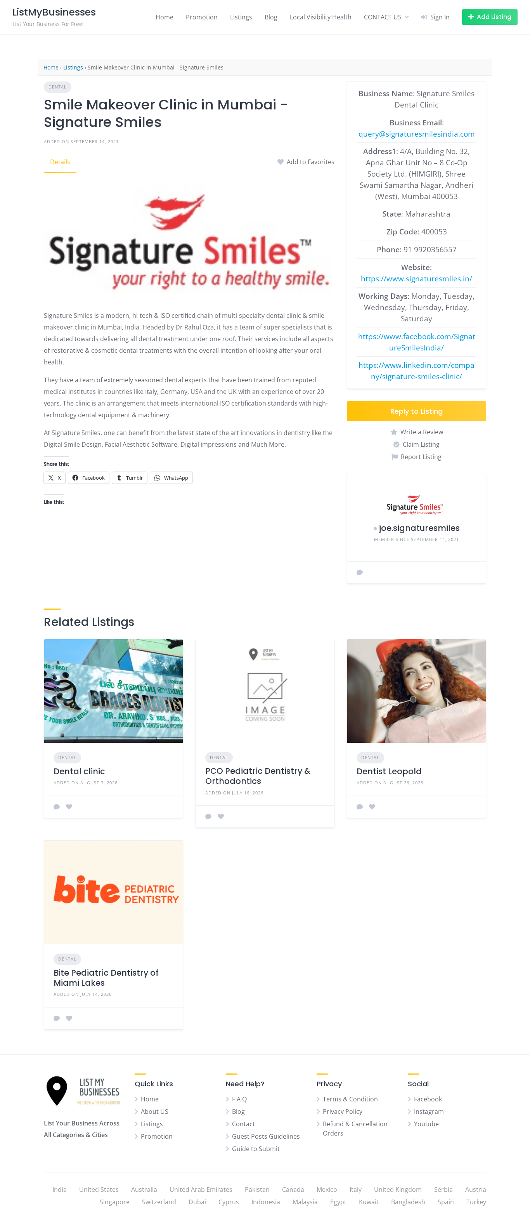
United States (99, 1189)
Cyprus (228, 1202)
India (59, 1189)
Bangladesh (408, 1202)
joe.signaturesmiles (419, 528)
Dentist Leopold (389, 771)
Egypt (338, 1202)
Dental (57, 87)
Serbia (443, 1189)
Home (164, 17)
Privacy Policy (342, 1111)
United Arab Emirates (201, 1189)
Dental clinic (79, 771)
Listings (241, 17)
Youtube (426, 1124)
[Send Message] (360, 572)
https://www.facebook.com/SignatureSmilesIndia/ (416, 342)
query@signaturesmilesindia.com (417, 133)
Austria (475, 1189)
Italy (356, 1189)
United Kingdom (398, 1189)
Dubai (197, 1202)
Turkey (476, 1202)
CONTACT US (383, 17)
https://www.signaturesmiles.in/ (416, 278)
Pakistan (257, 1189)
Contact (243, 1124)
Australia (144, 1189)
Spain (446, 1202)
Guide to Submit (256, 1148)
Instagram (429, 1111)
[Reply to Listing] (57, 807)
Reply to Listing (416, 411)
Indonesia (265, 1202)
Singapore (115, 1202)
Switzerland (159, 1202)
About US (154, 1111)
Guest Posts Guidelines (266, 1136)
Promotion (202, 17)
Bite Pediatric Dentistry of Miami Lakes (106, 977)
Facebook (428, 1099)
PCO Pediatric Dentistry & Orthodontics (257, 776)
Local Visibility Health (321, 17)
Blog (271, 17)
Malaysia (305, 1202)
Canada (293, 1189)
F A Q (239, 1099)
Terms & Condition (350, 1099)
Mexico (327, 1189)
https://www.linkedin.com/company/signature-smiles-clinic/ (417, 370)
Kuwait (369, 1202)
